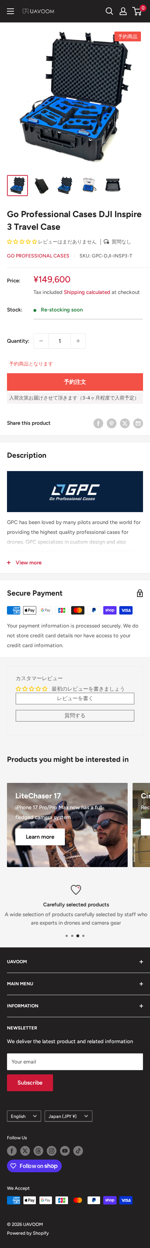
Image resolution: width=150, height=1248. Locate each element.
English (18, 1116)
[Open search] (109, 11)
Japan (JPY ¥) (62, 1116)
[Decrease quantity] (41, 341)
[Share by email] (138, 423)
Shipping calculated (87, 292)
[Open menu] (10, 11)
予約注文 (75, 381)
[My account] (123, 11)
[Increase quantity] (78, 341)
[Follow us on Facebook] (12, 1151)
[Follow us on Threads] (38, 1151)
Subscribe (30, 1082)
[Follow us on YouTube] (65, 1151)
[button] (22, 242)
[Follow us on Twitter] (25, 1151)
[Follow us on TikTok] (78, 1151)
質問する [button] (75, 715)
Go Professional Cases (38, 256)
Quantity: (18, 341)
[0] (137, 11)
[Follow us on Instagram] (52, 1151)
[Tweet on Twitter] (125, 423)
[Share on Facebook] (98, 423)
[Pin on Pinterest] (112, 423)
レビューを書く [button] (75, 698)
